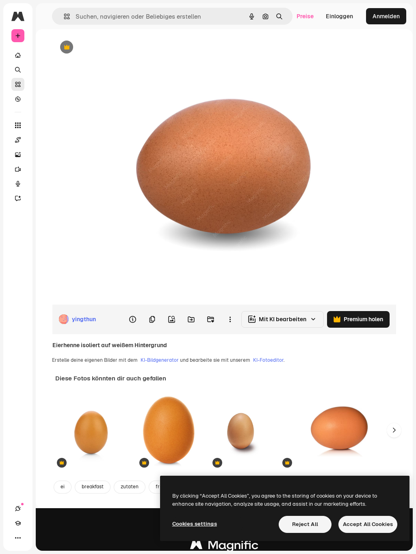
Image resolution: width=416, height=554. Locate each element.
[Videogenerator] (17, 169)
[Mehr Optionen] (230, 319)
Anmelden (386, 16)
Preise (305, 16)
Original (104, 48)
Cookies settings (194, 523)
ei (63, 486)
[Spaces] (17, 139)
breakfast (93, 486)
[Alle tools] (17, 125)
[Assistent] (17, 198)
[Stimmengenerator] (17, 183)
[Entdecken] (17, 98)
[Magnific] (224, 547)
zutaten (130, 486)
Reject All (305, 524)
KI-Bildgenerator (160, 360)
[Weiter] (394, 430)
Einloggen (339, 16)
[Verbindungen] (17, 508)
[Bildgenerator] (17, 154)
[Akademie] (17, 523)
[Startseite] (17, 55)
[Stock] (17, 84)
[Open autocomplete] (63, 16)
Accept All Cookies (368, 524)
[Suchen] (17, 69)
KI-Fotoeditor (268, 360)
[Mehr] (17, 537)
